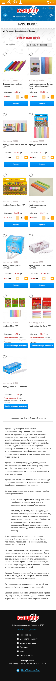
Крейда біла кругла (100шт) (12, 267)
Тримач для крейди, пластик (12, 85)
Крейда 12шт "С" (10, 326)
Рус (44, 8)
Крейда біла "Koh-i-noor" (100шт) (40, 267)
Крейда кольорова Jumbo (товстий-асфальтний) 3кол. (41, 86)
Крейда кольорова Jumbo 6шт (15, 146)
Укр (51, 8)
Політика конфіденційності (28, 630)
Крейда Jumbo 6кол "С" (40, 145)
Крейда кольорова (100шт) (37, 206)
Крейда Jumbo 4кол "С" (40, 326)
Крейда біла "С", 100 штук (15, 387)
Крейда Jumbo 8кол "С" (14, 205)
